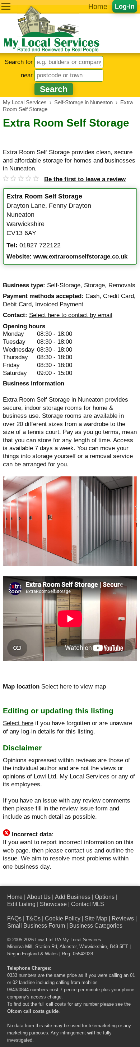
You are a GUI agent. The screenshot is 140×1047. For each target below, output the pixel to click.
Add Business (72, 897)
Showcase (53, 904)
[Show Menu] (5, 6)
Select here (18, 723)
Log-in (125, 6)
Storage (94, 285)
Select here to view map (73, 686)
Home (97, 6)
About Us (39, 897)
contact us (79, 850)
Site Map (96, 918)
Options (105, 897)
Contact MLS (87, 904)
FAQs (14, 918)
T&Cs (33, 918)
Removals (121, 285)
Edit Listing (21, 904)
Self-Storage (63, 285)
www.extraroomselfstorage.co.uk (80, 256)
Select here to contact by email (70, 315)
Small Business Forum (36, 926)
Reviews (123, 918)
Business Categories (95, 926)
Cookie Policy (62, 918)
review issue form (84, 808)
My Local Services (81, 939)
